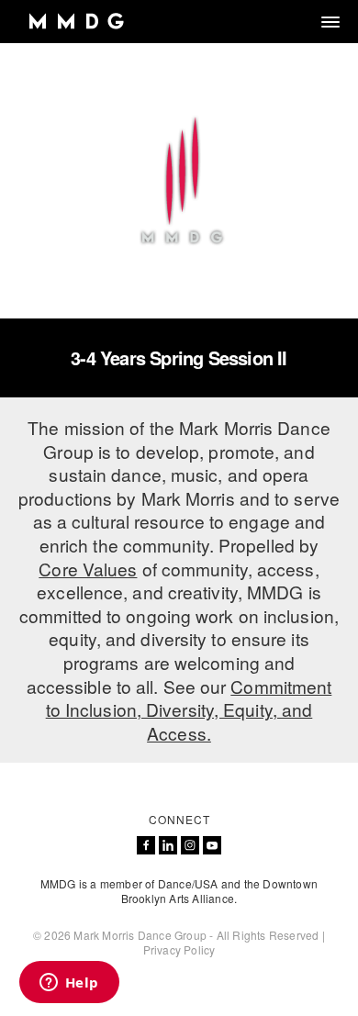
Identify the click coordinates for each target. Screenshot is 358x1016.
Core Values (88, 568)
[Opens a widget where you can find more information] (68, 984)
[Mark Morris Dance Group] (75, 22)
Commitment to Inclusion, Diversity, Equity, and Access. (189, 709)
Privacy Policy (179, 949)
